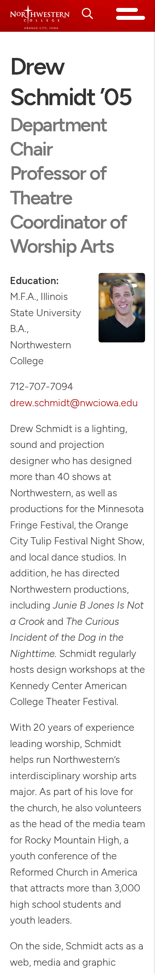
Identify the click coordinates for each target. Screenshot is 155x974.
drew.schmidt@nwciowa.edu (74, 403)
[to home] (40, 17)
